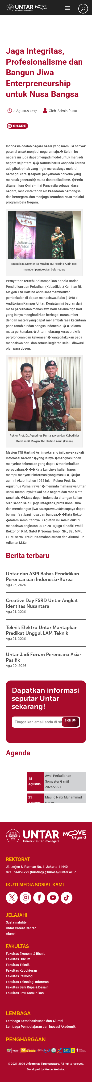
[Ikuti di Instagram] (25, 898)
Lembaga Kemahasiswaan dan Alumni (34, 1021)
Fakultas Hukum (18, 959)
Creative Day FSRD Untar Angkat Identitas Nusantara (42, 603)
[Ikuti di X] (12, 898)
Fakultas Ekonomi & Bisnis (25, 954)
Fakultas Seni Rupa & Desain (27, 987)
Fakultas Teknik (17, 965)
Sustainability (16, 922)
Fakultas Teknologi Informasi (28, 982)
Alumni (11, 934)
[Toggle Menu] (67, 8)
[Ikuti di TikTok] (66, 898)
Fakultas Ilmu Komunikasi (25, 993)
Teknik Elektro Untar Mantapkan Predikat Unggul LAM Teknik (42, 630)
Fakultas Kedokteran (21, 970)
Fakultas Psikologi (19, 976)
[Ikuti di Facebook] (39, 898)
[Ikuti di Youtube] (53, 898)
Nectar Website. (55, 1069)
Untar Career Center (21, 928)
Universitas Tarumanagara (42, 1063)
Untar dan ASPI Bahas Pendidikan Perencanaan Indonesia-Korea (42, 576)
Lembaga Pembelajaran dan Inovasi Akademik (40, 1026)
